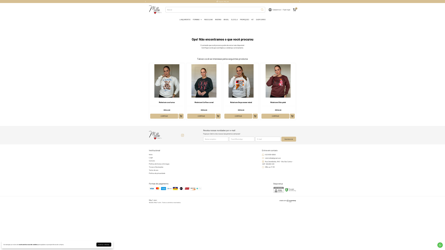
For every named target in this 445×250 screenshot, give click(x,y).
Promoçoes (244, 19)
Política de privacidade (157, 173)
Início (151, 154)
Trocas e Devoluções (156, 167)
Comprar (164, 116)
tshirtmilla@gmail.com (273, 158)
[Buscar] (262, 9)
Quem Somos (261, 19)
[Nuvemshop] (287, 202)
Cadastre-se (277, 10)
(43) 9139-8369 (270, 155)
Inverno (218, 19)
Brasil (226, 19)
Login (151, 158)
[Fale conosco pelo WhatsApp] (440, 245)
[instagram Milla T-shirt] (182, 135)
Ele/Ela (234, 19)
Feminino (196, 19)
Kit (252, 19)
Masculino (208, 19)
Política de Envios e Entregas (159, 164)
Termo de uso (153, 170)
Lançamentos (185, 19)
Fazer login (286, 10)
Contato (152, 161)
